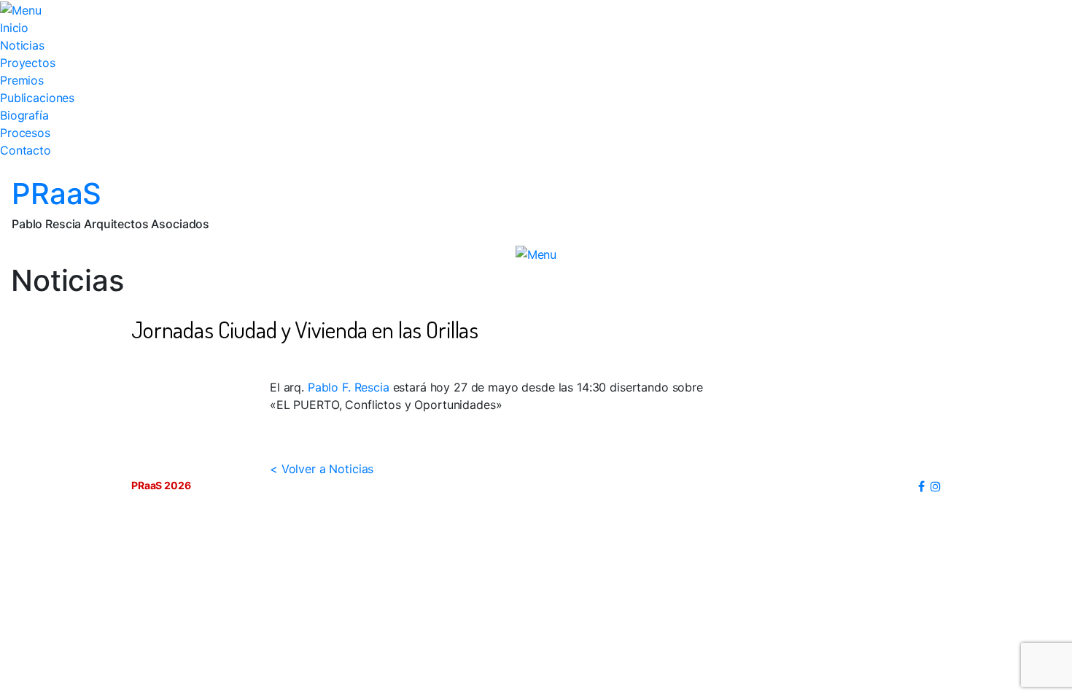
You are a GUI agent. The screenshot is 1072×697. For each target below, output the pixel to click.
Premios (22, 80)
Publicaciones (37, 97)
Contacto (25, 150)
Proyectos (27, 62)
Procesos (25, 132)
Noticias (22, 45)
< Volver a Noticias (321, 469)
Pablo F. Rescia (348, 387)
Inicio (14, 27)
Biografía (24, 115)
